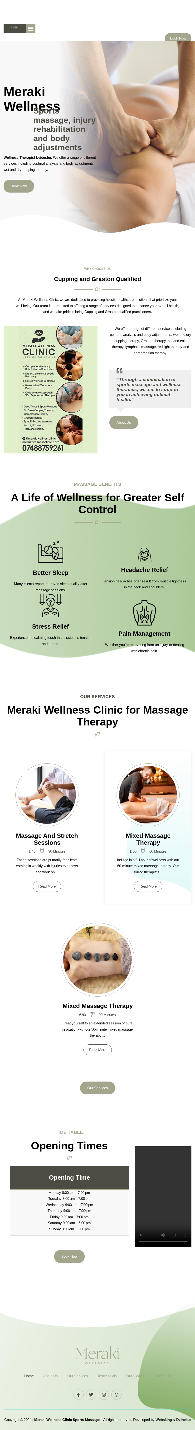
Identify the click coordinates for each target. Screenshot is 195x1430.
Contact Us (162, 1376)
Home (29, 1376)
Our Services (77, 1376)
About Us (50, 1376)
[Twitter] (91, 1395)
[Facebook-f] (78, 1395)
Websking (164, 1420)
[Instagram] (104, 1395)
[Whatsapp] (116, 1395)
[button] (30, 28)
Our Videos (135, 1376)
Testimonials (107, 1376)
